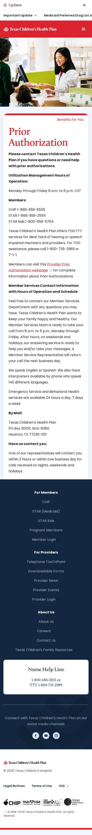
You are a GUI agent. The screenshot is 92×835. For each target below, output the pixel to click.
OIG (62, 786)
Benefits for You (70, 119)
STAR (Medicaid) (46, 511)
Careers (44, 631)
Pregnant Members (46, 530)
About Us (46, 621)
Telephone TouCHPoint (46, 561)
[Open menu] (83, 29)
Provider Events (46, 590)
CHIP (46, 501)
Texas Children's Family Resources (44, 649)
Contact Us (46, 640)
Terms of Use (42, 786)
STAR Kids (46, 520)
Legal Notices (14, 786)
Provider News (46, 580)
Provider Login (44, 599)
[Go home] (36, 29)
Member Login (44, 539)
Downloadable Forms (46, 571)
